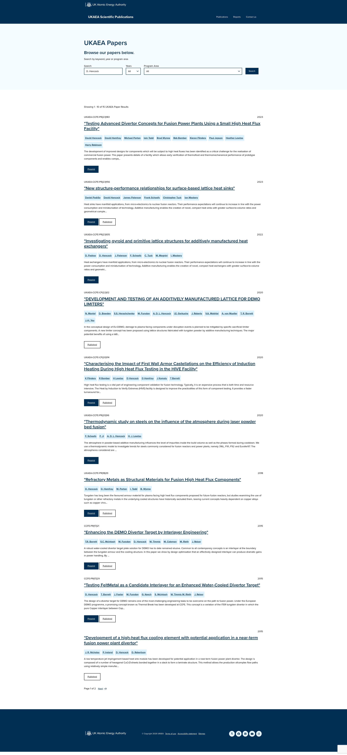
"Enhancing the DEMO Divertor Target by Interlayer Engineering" (146, 532)
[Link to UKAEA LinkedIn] (245, 734)
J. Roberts (197, 313)
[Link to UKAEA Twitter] (232, 734)
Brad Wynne (163, 138)
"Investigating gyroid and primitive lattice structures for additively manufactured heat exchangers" (166, 243)
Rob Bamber (180, 138)
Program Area (151, 66)
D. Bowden (105, 313)
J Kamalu (162, 378)
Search (87, 66)
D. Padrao (90, 255)
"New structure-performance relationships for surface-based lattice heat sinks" (159, 188)
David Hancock (93, 138)
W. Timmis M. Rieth (181, 594)
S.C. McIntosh (107, 541)
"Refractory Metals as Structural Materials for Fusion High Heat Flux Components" (162, 479)
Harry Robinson (93, 145)
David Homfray (113, 138)
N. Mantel (90, 313)
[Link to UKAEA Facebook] (239, 734)
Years (128, 66)
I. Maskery (176, 255)
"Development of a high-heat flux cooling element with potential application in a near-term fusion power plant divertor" (171, 640)
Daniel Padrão (92, 197)
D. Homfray (107, 489)
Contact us (251, 16)
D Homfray (148, 378)
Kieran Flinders (198, 138)
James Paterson (132, 197)
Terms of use (170, 733)
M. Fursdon (144, 313)
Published (107, 221)
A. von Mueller (229, 313)
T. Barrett (106, 594)
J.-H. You (89, 320)
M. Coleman (170, 541)
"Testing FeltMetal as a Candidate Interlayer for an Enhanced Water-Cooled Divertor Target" (172, 585)
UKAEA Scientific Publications (110, 16)
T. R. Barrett (246, 313)
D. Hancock (105, 255)
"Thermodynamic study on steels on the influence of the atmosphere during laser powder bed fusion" (170, 424)
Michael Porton (132, 138)
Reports (237, 16)
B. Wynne (145, 489)
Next (100, 688)
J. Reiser (196, 541)
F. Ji (102, 436)
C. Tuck (148, 255)
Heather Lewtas (234, 138)
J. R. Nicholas (92, 652)
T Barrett (175, 378)
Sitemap (201, 733)
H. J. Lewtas (134, 436)
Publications (222, 16)
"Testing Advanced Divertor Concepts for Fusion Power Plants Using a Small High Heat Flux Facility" (172, 126)
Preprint (91, 169)
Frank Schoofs (152, 197)
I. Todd (133, 489)
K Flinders (90, 378)
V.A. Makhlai (212, 313)
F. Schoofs (135, 255)
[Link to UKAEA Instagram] (259, 734)
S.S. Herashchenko (124, 313)
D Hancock (133, 378)
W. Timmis (155, 541)
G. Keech (146, 594)
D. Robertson (139, 652)
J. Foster (118, 594)
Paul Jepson (216, 138)
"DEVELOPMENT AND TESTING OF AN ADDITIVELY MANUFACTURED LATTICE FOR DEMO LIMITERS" (172, 301)
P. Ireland (108, 652)
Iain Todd (149, 138)
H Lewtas (118, 378)
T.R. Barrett (91, 541)
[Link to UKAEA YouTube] (252, 734)
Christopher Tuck (172, 197)
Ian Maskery (191, 197)
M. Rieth (184, 541)
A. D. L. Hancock (162, 313)
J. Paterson (121, 255)
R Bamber (104, 378)
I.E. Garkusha (181, 313)
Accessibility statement (187, 733)
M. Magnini (162, 255)
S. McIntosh (161, 594)
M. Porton (121, 489)
